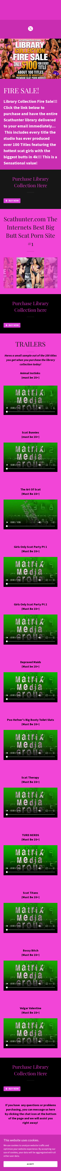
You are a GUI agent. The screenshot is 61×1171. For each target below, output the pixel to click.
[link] (30, 29)
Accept (30, 1164)
